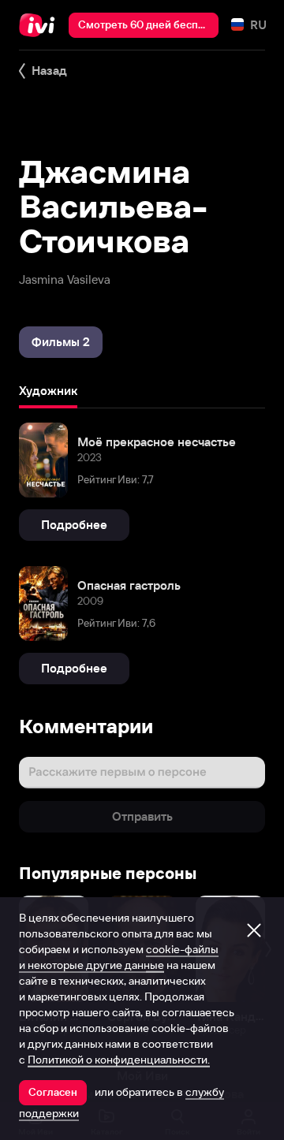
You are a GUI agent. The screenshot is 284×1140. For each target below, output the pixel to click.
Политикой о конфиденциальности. (119, 1059)
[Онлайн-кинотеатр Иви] (40, 25)
